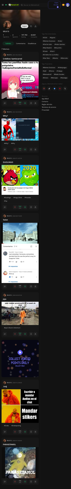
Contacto (45, 101)
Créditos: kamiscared (12, 58)
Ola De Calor (48, 44)
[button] (35, 26)
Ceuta (45, 51)
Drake (7, 426)
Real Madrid (47, 48)
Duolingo (8, 197)
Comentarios (20, 43)
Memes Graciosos (49, 41)
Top (6, 201)
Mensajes (55, 78)
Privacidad (45, 110)
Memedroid (47, 74)
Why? (5, 116)
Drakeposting (16, 426)
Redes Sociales (59, 74)
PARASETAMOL (9, 444)
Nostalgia (64, 78)
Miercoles (65, 58)
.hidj (5, 386)
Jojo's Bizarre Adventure (12, 328)
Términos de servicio (49, 107)
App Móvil (45, 99)
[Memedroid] (5, 4)
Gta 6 (52, 51)
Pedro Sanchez (60, 44)
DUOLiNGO (8, 162)
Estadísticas (32, 43)
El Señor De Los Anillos (51, 55)
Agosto (53, 37)
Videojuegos (63, 67)
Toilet (5, 220)
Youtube (28, 197)
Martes (56, 58)
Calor (60, 41)
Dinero (46, 78)
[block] (35, 103)
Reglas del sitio (47, 104)
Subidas (8, 43)
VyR (45, 71)
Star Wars (47, 58)
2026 (45, 37)
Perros (52, 71)
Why (13, 143)
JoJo (4, 299)
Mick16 (9, 55)
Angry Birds (18, 197)
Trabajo (60, 71)
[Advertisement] (56, 18)
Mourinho (58, 48)
